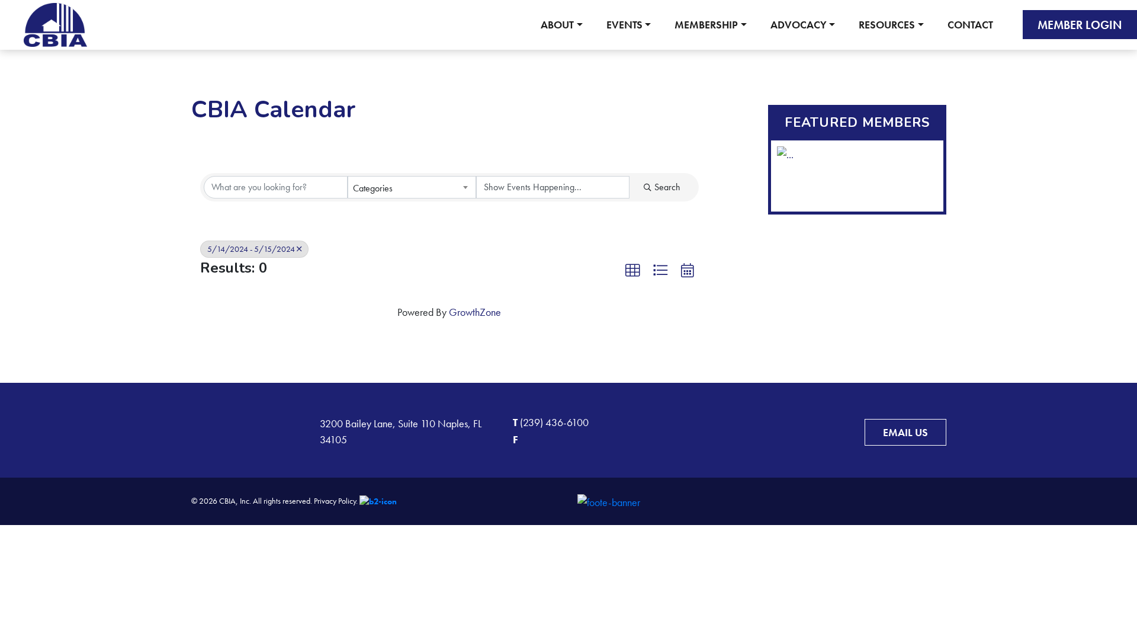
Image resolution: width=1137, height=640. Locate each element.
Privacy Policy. (336, 500)
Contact (970, 24)
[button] (632, 270)
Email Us (905, 432)
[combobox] (412, 187)
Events (624, 24)
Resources (887, 24)
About (557, 24)
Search (667, 187)
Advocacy (798, 24)
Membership (706, 24)
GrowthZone (475, 312)
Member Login (1080, 25)
